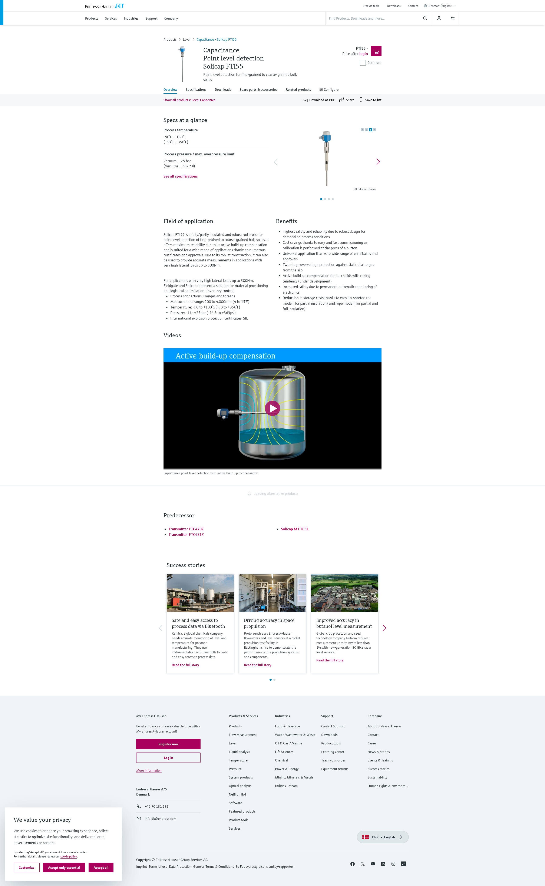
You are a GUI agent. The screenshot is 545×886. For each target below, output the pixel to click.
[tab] (173, 90)
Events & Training (380, 760)
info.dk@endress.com (160, 818)
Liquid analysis (239, 752)
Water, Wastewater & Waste (295, 735)
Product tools (371, 6)
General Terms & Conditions (213, 866)
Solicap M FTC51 (295, 528)
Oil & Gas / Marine (288, 743)
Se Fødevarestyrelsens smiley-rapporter (264, 866)
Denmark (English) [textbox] (440, 6)
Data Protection (180, 866)
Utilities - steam (286, 786)
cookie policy (68, 856)
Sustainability (377, 777)
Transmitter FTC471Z (186, 534)
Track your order (333, 760)
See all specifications (181, 176)
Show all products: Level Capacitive (189, 100)
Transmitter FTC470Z (186, 528)
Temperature (238, 760)
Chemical (281, 760)
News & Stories (379, 752)
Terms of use (158, 866)
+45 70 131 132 (156, 806)
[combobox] (442, 6)
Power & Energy (286, 769)
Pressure (235, 769)
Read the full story (185, 665)
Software (235, 803)
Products (170, 39)
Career (372, 743)
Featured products (242, 811)
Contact (413, 6)
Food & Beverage (287, 726)
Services (235, 828)
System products (241, 777)
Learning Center (332, 752)
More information (149, 770)
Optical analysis (240, 786)
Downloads (394, 6)
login (363, 53)
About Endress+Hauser (385, 726)
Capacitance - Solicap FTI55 (217, 39)
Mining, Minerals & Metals (294, 777)
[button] (168, 744)
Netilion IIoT (238, 794)
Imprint (141, 866)
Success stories (379, 769)
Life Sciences (284, 752)
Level (186, 39)
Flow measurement (243, 735)
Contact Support (333, 726)
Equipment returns (335, 769)
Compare (374, 62)
